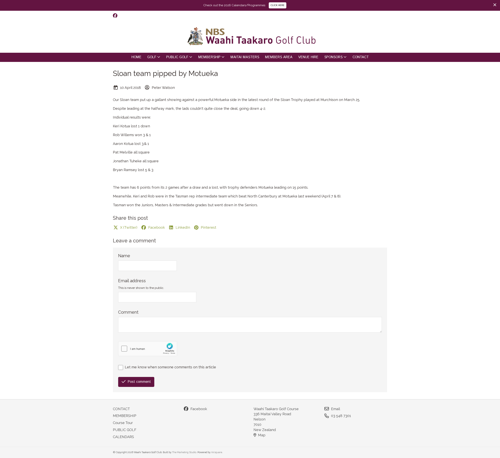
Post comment (139, 381)
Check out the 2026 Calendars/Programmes (234, 5)
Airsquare (216, 452)
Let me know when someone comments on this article (170, 367)
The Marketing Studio (184, 452)
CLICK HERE (278, 5)
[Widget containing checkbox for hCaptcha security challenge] (147, 348)
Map (261, 435)
